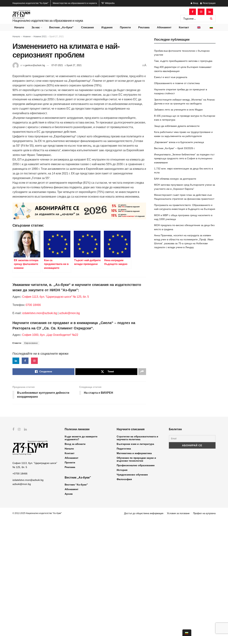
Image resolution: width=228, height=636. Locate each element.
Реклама (143, 27)
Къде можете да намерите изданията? (81, 438)
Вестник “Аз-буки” (76, 484)
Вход (195, 3)
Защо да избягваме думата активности (177, 126)
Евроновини (31, 343)
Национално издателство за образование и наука (47, 20)
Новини (27, 36)
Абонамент (164, 27)
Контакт (184, 27)
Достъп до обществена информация (143, 513)
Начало (19, 27)
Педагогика (124, 448)
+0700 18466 (19, 473)
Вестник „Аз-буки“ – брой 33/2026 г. (174, 148)
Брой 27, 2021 (57, 36)
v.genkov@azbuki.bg (34, 65)
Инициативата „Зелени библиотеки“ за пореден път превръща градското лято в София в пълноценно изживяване (184, 158)
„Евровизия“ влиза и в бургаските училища (179, 142)
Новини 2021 (40, 36)
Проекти (125, 27)
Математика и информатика (134, 453)
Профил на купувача (204, 513)
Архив (69, 493)
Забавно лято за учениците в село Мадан (178, 109)
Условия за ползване (178, 513)
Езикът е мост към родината (170, 77)
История (122, 470)
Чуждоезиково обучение (132, 474)
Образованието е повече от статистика (177, 83)
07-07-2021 (57, 65)
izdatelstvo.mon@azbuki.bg (39, 313)
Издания (107, 27)
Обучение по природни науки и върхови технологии (136, 459)
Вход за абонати (75, 444)
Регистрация (209, 3)
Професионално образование (136, 465)
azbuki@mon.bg (69, 313)
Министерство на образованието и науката (75, 3)
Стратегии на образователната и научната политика (137, 438)
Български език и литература (135, 444)
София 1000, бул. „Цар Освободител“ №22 (50, 334)
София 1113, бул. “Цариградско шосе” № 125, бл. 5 (55, 296)
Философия (124, 479)
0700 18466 (33, 304)
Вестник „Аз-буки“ (61, 27)
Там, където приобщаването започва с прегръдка (183, 61)
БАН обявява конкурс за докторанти (175, 178)
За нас (36, 27)
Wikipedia (109, 3)
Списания (87, 27)
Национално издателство (30, 3)
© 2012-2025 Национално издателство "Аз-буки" (37, 513)
